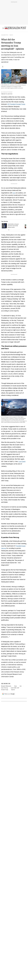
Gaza (15, 686)
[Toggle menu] (3, 28)
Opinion (11, 34)
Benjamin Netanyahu (6, 686)
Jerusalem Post (4, 34)
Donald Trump (4, 689)
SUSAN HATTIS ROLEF (7, 92)
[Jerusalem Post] (15, 28)
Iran (14, 193)
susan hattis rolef (15, 687)
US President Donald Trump (16, 104)
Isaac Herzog (4, 687)
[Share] (2, 66)
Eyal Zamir (22, 461)
